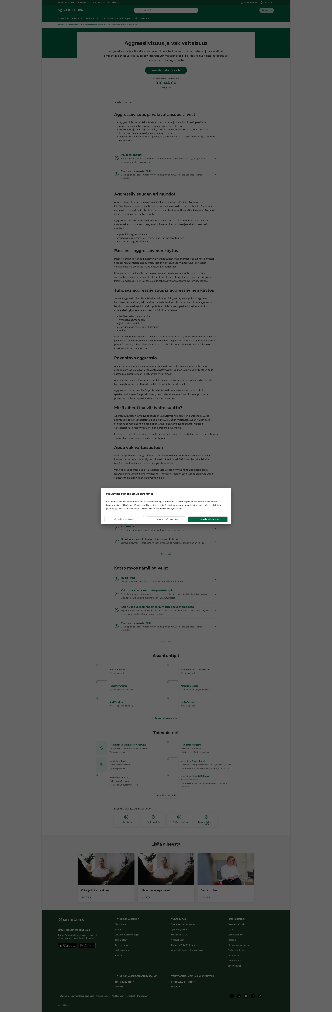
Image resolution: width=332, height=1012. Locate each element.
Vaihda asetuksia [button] (126, 519)
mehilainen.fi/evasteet (171, 509)
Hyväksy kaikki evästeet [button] (208, 519)
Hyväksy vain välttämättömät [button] (166, 519)
